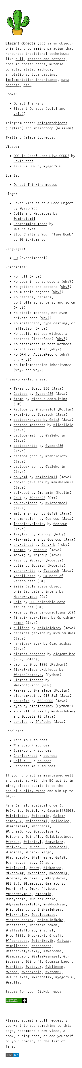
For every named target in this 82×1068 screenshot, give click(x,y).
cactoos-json (25, 466)
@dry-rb (48, 544)
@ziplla (13, 982)
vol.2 (18, 114)
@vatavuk (33, 966)
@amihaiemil (24, 218)
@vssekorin (31, 972)
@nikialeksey (49, 628)
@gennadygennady (20, 862)
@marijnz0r (15, 888)
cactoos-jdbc (25, 456)
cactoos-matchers (29, 425)
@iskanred (52, 868)
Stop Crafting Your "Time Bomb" (43, 234)
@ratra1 (46, 930)
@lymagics (32, 883)
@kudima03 (32, 878)
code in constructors (25, 64)
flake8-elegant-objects (35, 669)
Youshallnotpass (28, 711)
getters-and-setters (46, 59)
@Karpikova (55, 878)
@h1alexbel (15, 868)
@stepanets (41, 946)
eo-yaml (20, 477)
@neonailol (45, 409)
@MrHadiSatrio (42, 899)
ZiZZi (18, 586)
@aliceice (60, 821)
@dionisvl (32, 842)
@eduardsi (58, 847)
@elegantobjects (52, 123)
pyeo (17, 706)
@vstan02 (53, 972)
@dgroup (52, 518)
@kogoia (13, 878)
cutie (18, 565)
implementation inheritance (31, 79)
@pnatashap (15, 925)
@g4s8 (54, 419)
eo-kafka (21, 701)
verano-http (24, 570)
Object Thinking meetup (35, 184)
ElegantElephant (28, 680)
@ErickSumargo (32, 239)
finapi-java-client (31, 617)
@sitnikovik (42, 940)
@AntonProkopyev (28, 675)
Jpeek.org (22, 750)
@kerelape (42, 690)
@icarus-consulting (49, 399)
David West (23, 161)
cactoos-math (25, 435)
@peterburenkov (19, 920)
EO (16, 258)
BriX (17, 602)
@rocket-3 (36, 935)
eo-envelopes (25, 503)
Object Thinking (28, 103)
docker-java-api (28, 482)
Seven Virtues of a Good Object (43, 203)
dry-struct (23, 544)
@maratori (54, 883)
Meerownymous (25, 596)
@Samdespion (16, 956)
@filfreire (41, 857)
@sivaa (63, 940)
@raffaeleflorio (20, 930)
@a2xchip (13, 810)
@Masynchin (15, 899)
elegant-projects (29, 654)
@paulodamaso (43, 914)
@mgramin (45, 492)
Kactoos (20, 409)
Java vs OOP (24, 166)
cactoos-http (25, 445)
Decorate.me (24, 766)
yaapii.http (24, 576)
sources (40, 740)
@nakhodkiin (54, 904)
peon (17, 664)
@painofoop (43, 128)
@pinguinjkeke (50, 920)
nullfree (21, 628)
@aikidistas (16, 816)
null (19, 59)
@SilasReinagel (45, 956)
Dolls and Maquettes (32, 213)
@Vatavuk (45, 414)
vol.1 (52, 108)
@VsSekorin (55, 435)
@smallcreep (16, 946)
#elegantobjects (38, 137)
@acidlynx (34, 810)
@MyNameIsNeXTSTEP (22, 904)
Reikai (19, 690)
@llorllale (63, 425)
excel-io (21, 414)
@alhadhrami (36, 821)
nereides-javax (27, 643)
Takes (18, 388)
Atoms (18, 399)
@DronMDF (37, 498)
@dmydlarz (54, 842)
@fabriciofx (56, 456)
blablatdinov (41, 706)
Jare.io (20, 740)
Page (17, 560)
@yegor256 (52, 166)
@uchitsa (13, 966)
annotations (16, 74)
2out (17, 498)
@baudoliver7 (45, 831)
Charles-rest (25, 755)
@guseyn (36, 560)
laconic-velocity (29, 524)
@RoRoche (43, 721)
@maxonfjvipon (26, 685)
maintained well (58, 775)
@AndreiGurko (17, 831)
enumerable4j (25, 518)
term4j (19, 550)
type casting (43, 74)
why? (35, 276)
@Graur (45, 862)
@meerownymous (18, 894)
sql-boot (21, 492)
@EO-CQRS (45, 701)
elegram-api (24, 695)
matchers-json (26, 513)
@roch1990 (38, 664)
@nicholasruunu (19, 909)
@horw (34, 868)
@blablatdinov (58, 836)
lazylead (21, 534)
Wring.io (21, 745)
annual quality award (25, 791)
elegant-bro (64, 654)
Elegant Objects (28, 108)
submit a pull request (42, 1020)
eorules (20, 721)
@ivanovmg (14, 873)
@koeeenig (58, 873)
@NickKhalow (16, 914)
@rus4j (55, 935)
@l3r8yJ (50, 695)
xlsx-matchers (26, 539)
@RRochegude (16, 940)
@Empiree (13, 852)
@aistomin (40, 816)
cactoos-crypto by (31, 419)
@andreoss (40, 826)
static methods (37, 69)
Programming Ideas (30, 224)
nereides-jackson (29, 633)
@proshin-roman (43, 925)
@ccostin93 (31, 716)
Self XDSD (22, 761)
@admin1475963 (60, 810)
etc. (27, 85)
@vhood (12, 972)
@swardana (52, 951)
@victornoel (56, 503)
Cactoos (20, 393)
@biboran (13, 836)
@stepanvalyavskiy (22, 951)
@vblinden (54, 966)
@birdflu (33, 836)
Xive (17, 612)
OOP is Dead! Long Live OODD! (41, 156)
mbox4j (19, 555)
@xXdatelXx (41, 977)
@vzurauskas (24, 229)
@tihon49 (33, 961)
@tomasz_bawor (58, 961)
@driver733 (15, 847)
